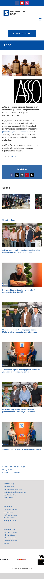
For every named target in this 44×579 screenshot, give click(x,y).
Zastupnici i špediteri (10, 509)
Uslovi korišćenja (9, 535)
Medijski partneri (9, 469)
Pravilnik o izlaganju (10, 532)
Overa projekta (8, 498)
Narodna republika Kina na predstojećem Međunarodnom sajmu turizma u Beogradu (19, 331)
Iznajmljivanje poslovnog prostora (15, 492)
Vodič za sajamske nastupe (13, 467)
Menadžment (8, 506)
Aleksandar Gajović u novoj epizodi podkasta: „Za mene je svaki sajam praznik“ (21, 371)
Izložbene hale (8, 512)
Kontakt (6, 543)
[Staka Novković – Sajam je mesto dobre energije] (22, 434)
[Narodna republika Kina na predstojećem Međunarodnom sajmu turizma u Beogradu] (22, 314)
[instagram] (27, 3)
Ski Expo (14, 156)
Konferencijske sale (10, 515)
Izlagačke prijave (9, 529)
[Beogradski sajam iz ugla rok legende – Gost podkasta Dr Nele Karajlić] (22, 275)
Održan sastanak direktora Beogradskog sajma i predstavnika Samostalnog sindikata (21, 251)
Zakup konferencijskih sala (13, 489)
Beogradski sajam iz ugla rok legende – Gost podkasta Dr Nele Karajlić (20, 291)
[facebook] (17, 3)
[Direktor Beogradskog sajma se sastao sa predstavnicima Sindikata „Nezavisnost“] (22, 394)
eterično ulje (24, 132)
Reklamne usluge (9, 486)
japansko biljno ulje (10, 132)
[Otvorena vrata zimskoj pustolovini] (16, 201)
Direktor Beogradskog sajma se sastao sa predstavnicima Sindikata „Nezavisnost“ (19, 411)
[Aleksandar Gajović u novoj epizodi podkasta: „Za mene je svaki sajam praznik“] (22, 354)
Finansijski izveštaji (10, 520)
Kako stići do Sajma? (11, 472)
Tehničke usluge (9, 484)
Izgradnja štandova (10, 495)
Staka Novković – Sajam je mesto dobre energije (21, 449)
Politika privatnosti (10, 538)
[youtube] (22, 3)
